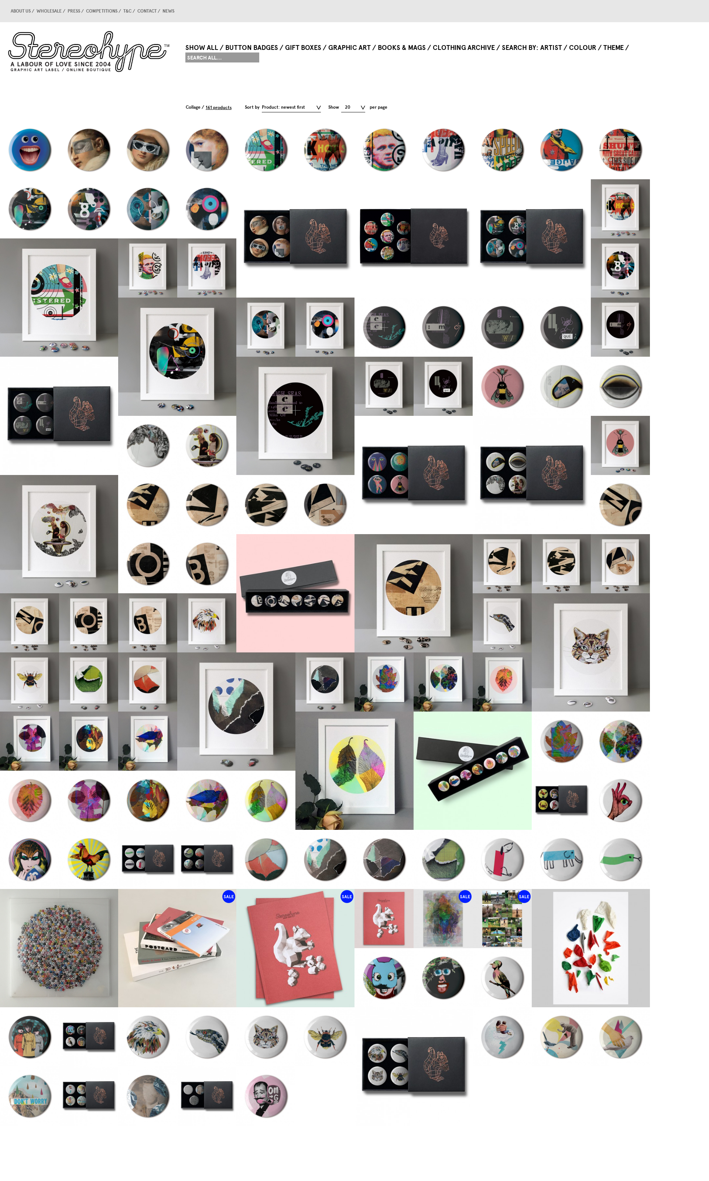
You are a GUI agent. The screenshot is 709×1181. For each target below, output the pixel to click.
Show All (201, 48)
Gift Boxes (303, 48)
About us (21, 11)
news (168, 11)
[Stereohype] (89, 51)
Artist (551, 48)
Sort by (252, 107)
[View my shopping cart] (633, 11)
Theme (613, 48)
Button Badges (251, 48)
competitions (101, 11)
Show (333, 107)
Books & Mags (402, 48)
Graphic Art (349, 48)
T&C (127, 11)
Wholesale (49, 11)
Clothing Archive (464, 48)
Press (74, 11)
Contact (147, 11)
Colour (582, 48)
